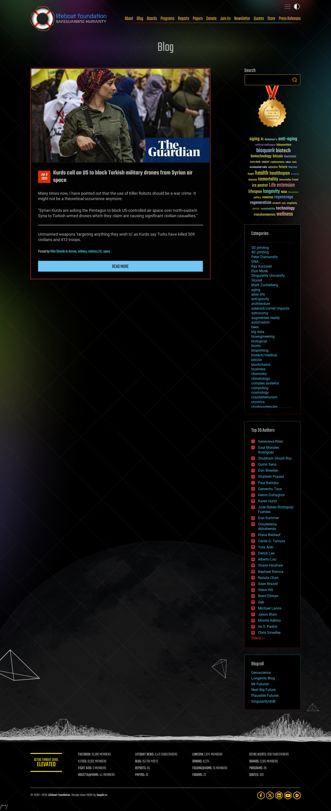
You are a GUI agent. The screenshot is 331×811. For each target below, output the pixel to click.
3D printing (260, 248)
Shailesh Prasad (271, 476)
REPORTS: (140, 768)
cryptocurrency (277, 162)
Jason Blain (267, 614)
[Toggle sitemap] (287, 6)
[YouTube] (288, 795)
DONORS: (197, 761)
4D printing (260, 252)
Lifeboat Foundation (59, 795)
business (258, 369)
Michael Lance (269, 608)
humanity (295, 174)
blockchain (290, 157)
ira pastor (260, 185)
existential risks (258, 167)
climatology (260, 378)
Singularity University (268, 275)
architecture (260, 304)
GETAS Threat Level (46, 763)
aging (254, 139)
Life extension (282, 185)
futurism (292, 167)
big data (257, 332)
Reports (183, 18)
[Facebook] (261, 795)
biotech (283, 151)
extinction (273, 167)
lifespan (255, 191)
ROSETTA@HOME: (88, 775)
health (261, 173)
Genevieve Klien (270, 441)
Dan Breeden (268, 470)
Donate (211, 18)
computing (259, 388)
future (283, 167)
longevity (271, 191)
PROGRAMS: (256, 768)
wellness (285, 214)
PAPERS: (140, 775)
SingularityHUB (263, 701)
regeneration (260, 202)
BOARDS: (254, 761)
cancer (265, 162)
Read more (120, 266)
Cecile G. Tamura (271, 541)
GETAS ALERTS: (258, 754)
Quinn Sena (267, 464)
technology (285, 208)
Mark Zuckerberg (264, 285)
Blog (140, 18)
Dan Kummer (268, 518)
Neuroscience (293, 192)
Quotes (259, 18)
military (82, 252)
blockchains (260, 364)
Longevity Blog (263, 678)
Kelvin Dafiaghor (271, 495)
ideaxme (252, 180)
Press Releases (290, 18)
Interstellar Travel (288, 180)
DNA (254, 261)
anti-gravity (260, 299)
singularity (292, 203)
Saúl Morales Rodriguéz (268, 449)
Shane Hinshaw (270, 565)
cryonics (258, 402)
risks (284, 203)
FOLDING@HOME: (202, 768)
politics (257, 197)
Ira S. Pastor (267, 626)
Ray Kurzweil (261, 266)
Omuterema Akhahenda (267, 526)
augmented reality (265, 318)
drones (72, 252)
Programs (167, 18)
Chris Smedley (269, 632)
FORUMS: (197, 775)
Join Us (225, 18)
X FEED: (82, 761)
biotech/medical (264, 355)
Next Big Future (263, 690)
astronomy (259, 313)
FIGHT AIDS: (85, 768)
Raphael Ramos (270, 572)
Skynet (256, 280)
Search (294, 79)
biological (259, 341)
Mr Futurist (260, 684)
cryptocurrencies (264, 406)
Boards (152, 18)
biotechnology (261, 156)
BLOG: (138, 761)
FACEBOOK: (84, 754)
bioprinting (259, 350)
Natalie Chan (268, 578)
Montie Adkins (269, 620)
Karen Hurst (267, 501)
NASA (284, 192)
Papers (198, 18)
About (129, 18)
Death (294, 162)
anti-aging (287, 139)
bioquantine (284, 145)
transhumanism (264, 214)
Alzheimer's (271, 139)
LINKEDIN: (198, 754)
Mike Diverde (57, 252)
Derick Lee (266, 553)
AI (262, 139)
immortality (268, 179)
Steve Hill (265, 590)
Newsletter (242, 18)
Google (251, 174)
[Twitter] (270, 795)
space (106, 252)
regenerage (283, 197)
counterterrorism (264, 397)
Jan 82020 (44, 177)
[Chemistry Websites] (272, 108)
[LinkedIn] (279, 795)
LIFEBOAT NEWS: (144, 754)
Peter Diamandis (264, 257)
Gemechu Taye (270, 489)
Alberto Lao (267, 559)
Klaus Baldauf (269, 535)
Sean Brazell (268, 584)
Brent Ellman (268, 596)
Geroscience (261, 672)
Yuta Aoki (265, 547)
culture (288, 162)
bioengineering (263, 336)
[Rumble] (297, 795)
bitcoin (278, 156)
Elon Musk (259, 271)
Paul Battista (268, 483)
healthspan (280, 173)
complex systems (265, 383)
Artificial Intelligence (265, 145)
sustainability (268, 209)
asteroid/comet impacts (270, 308)
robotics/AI (95, 252)
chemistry (259, 374)
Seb (261, 602)
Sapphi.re (102, 795)
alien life (258, 294)
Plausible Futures (265, 695)
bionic (256, 346)
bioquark (265, 150)
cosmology (260, 392)
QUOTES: (254, 775)
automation (260, 322)
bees (255, 327)
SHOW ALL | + (258, 638)
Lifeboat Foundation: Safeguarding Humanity (68, 18)
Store (271, 18)
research (276, 203)
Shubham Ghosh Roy (275, 458)
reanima (267, 197)
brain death (255, 162)
